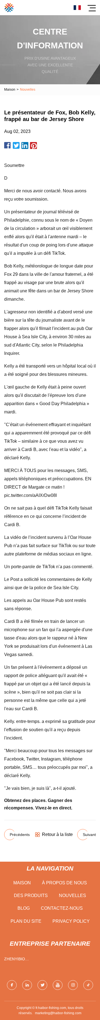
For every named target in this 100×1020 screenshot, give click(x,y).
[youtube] (57, 985)
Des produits (31, 895)
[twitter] (42, 985)
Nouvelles (72, 895)
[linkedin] (27, 985)
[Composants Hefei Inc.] (9, 7)
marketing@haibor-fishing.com (58, 1013)
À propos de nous (64, 882)
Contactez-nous (62, 908)
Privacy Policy (71, 921)
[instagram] (73, 985)
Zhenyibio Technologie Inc (22, 960)
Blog (24, 908)
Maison (9, 89)
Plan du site (26, 921)
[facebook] (12, 985)
